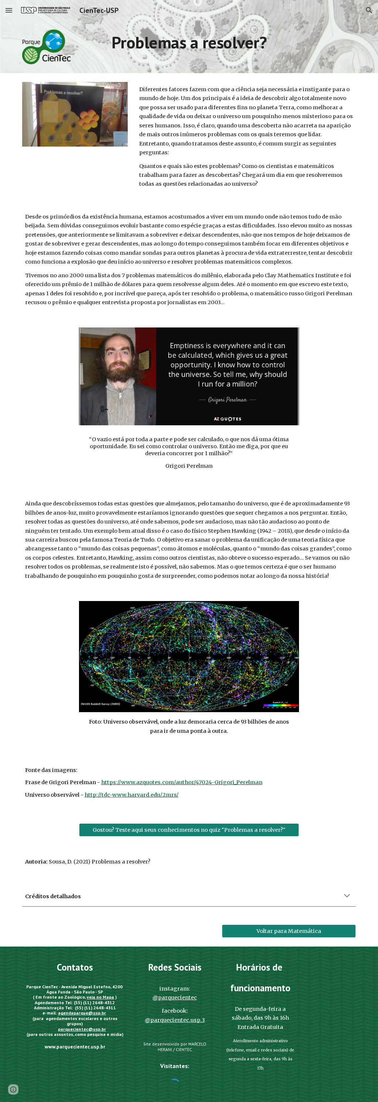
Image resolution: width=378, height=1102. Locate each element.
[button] (9, 10)
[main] (189, 42)
